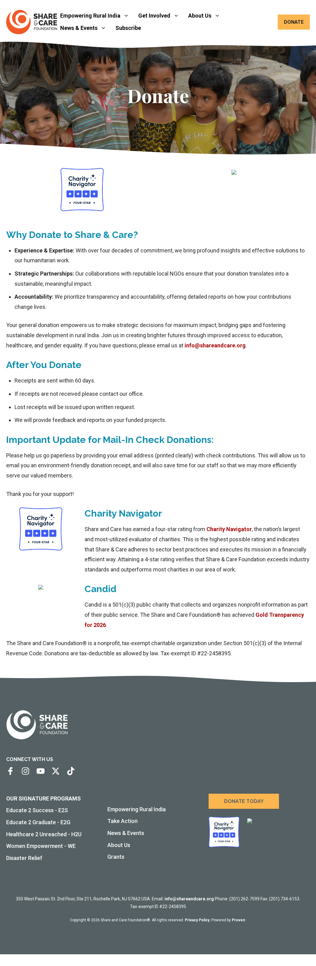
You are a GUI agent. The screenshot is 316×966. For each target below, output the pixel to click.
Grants (115, 856)
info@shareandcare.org (215, 345)
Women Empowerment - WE (41, 846)
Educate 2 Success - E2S (37, 810)
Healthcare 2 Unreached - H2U (43, 834)
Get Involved (154, 15)
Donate (294, 22)
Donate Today (244, 801)
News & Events (79, 28)
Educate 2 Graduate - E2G (38, 822)
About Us (199, 15)
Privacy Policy (197, 920)
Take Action (122, 821)
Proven (238, 920)
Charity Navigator (229, 529)
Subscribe (128, 28)
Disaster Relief (24, 858)
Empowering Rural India (90, 15)
